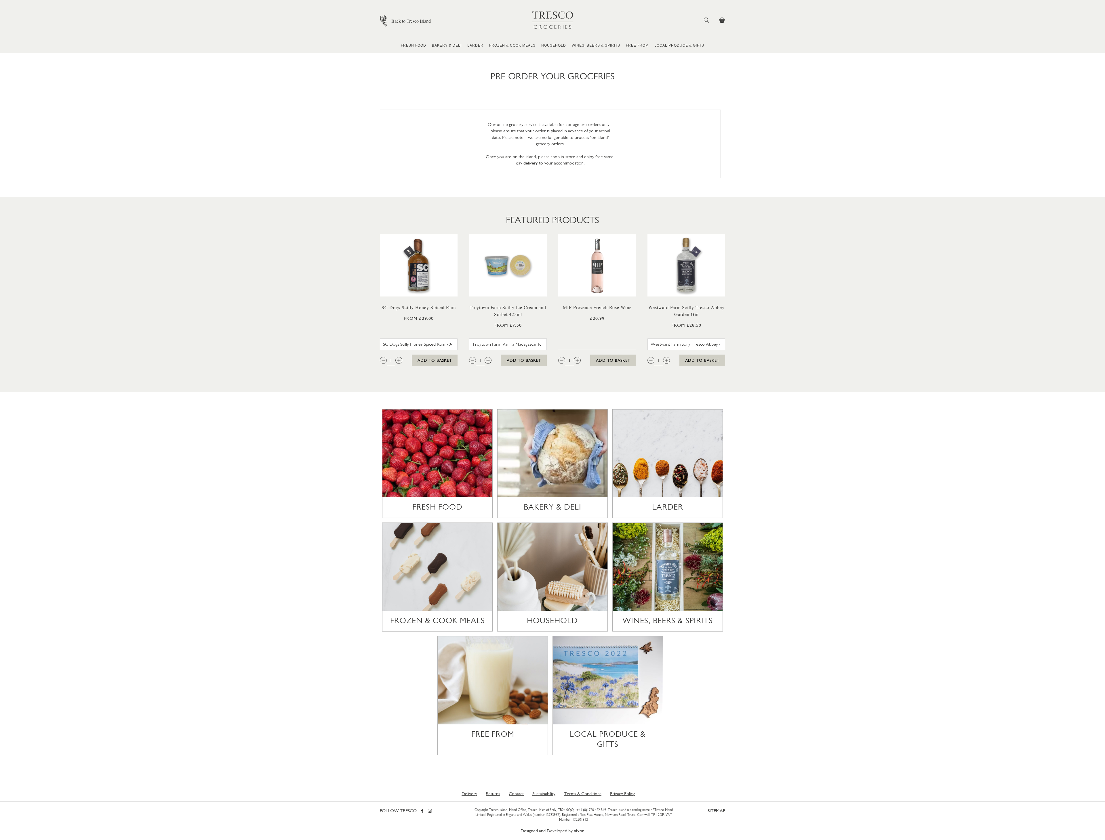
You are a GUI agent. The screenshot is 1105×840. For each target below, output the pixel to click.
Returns (493, 793)
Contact (516, 793)
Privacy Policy (622, 793)
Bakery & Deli (447, 45)
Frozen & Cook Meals (512, 45)
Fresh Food (413, 45)
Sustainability (543, 793)
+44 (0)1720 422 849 (591, 810)
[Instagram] (430, 811)
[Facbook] (422, 811)
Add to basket (435, 360)
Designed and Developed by (552, 830)
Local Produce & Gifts (679, 45)
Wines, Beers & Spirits (596, 45)
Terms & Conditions (582, 793)
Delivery (469, 793)
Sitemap (716, 810)
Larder (475, 45)
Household (553, 45)
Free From (637, 45)
